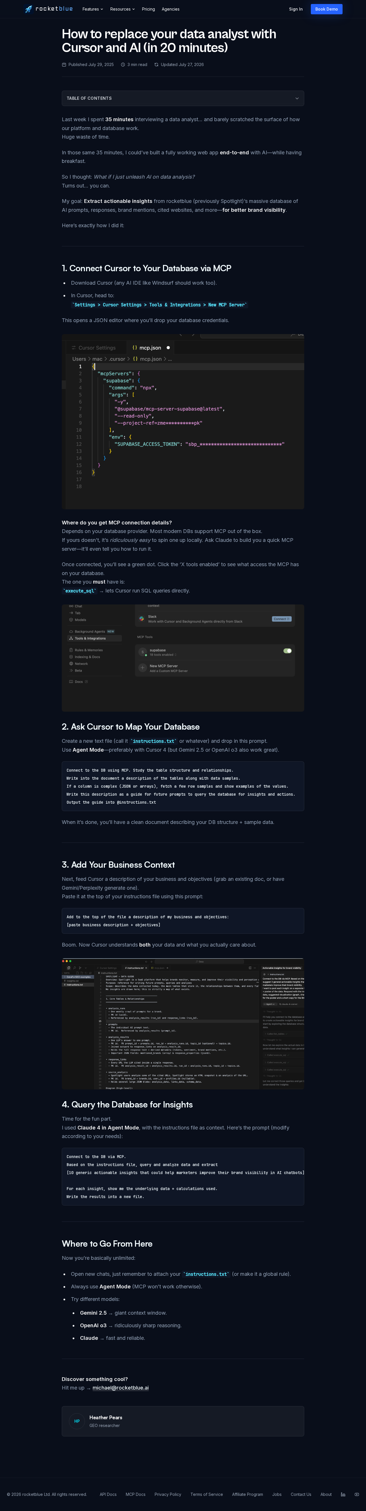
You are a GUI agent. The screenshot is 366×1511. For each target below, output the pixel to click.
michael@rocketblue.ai (121, 1388)
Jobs (277, 1494)
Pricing (148, 9)
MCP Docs (136, 1494)
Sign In (296, 9)
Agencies (171, 9)
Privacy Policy (168, 1494)
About (326, 1494)
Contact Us (301, 1494)
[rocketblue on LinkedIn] (343, 1494)
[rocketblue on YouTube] (357, 1494)
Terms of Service (206, 1494)
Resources (120, 9)
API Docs (108, 1494)
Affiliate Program (247, 1494)
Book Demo (326, 9)
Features (91, 9)
